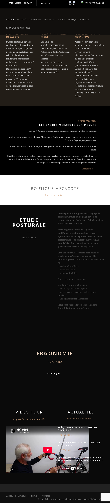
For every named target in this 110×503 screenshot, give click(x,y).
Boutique (73, 20)
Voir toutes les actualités (79, 418)
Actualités (50, 20)
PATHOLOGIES (15, 3)
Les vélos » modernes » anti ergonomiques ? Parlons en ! (80, 459)
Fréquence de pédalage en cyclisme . (77, 429)
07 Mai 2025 (65, 465)
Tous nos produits (53, 195)
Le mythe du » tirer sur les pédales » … (79, 444)
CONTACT (28, 3)
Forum (61, 20)
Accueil (10, 20)
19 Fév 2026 (65, 450)
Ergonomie (35, 20)
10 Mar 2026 (66, 435)
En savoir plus (87, 169)
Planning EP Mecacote (18, 28)
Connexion (45, 3)
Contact (84, 20)
